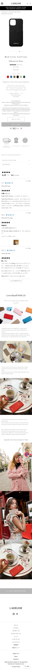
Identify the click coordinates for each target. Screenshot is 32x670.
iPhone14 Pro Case (7, 218)
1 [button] (8, 51)
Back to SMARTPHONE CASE (17, 591)
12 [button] (23, 51)
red (8, 76)
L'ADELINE (4, 12)
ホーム (16, 625)
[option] (16, 8)
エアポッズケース (16, 633)
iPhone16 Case (5, 186)
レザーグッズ (16, 639)
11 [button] (22, 51)
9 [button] (19, 51)
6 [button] (15, 51)
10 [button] (21, 51)
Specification (9, 160)
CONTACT (16, 659)
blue (11, 76)
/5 (16, 90)
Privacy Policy (16, 666)
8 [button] (18, 51)
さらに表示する (15, 280)
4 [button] (12, 51)
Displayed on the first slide (16, 85)
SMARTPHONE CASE (14, 12)
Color (15, 73)
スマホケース (16, 630)
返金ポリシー (16, 647)
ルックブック (16, 642)
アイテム (16, 628)
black (17, 76)
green (24, 76)
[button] (13, 65)
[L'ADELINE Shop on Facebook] (17, 616)
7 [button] (16, 51)
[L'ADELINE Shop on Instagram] (14, 616)
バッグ (16, 636)
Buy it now (16, 124)
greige (21, 76)
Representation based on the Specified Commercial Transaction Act (16, 662)
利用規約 (16, 644)
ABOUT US (16, 653)
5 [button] (14, 51)
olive (14, 76)
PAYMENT (6, 164)
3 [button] (11, 51)
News (16, 656)
